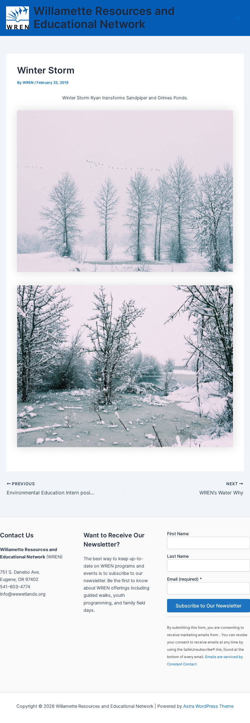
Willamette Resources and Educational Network (104, 17)
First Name (178, 533)
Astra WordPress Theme (208, 706)
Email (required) (184, 579)
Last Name (178, 556)
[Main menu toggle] (237, 17)
